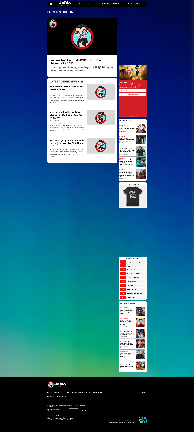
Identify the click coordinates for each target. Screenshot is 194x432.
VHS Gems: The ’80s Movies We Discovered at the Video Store (127, 333)
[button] (51, 4)
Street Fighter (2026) (133, 274)
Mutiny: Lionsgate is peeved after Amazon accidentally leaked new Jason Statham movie (126, 162)
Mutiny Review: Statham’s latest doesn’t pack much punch (126, 139)
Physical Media (97, 392)
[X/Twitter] (131, 3)
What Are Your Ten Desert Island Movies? (126, 365)
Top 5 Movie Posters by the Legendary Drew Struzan (127, 355)
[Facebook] (134, 3)
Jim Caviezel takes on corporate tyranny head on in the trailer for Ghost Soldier (126, 151)
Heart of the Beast (132, 289)
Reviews (95, 4)
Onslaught (130, 285)
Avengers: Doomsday (133, 262)
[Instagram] (137, 3)
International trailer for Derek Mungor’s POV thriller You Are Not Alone (66, 115)
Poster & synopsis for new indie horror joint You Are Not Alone (67, 142)
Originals (116, 4)
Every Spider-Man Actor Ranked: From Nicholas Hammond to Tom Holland (127, 344)
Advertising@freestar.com (67, 419)
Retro (88, 392)
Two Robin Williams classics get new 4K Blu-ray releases (126, 128)
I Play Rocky (130, 297)
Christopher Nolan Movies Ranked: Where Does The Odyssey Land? (127, 311)
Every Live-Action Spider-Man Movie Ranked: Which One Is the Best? (126, 322)
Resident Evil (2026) (133, 277)
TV (88, 4)
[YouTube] (128, 3)
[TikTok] (139, 3)
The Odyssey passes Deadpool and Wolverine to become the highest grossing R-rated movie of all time (126, 174)
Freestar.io (71, 418)
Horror (56, 392)
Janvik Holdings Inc (73, 408)
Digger (129, 266)
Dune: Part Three (132, 270)
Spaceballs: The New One (134, 293)
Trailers (105, 4)
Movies (81, 4)
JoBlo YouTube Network (55, 409)
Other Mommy (131, 281)
